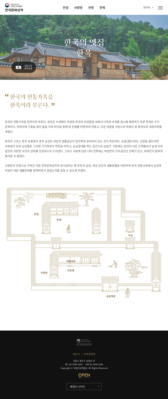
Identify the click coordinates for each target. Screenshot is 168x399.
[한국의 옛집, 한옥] (23, 67)
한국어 (146, 7)
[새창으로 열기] (84, 375)
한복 (102, 7)
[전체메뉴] (160, 8)
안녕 (65, 7)
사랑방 (78, 7)
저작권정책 (89, 354)
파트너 (76, 354)
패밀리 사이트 (77, 386)
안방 (91, 7)
